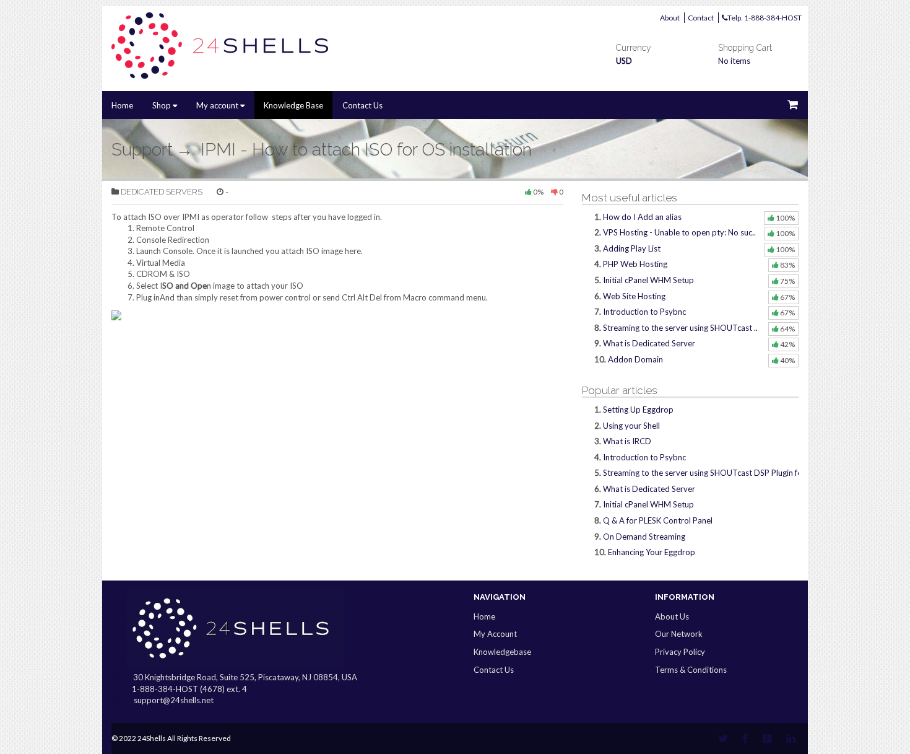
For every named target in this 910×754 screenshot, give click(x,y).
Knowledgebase (502, 652)
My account (218, 105)
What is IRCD (627, 441)
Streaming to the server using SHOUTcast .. (680, 328)
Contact (701, 17)
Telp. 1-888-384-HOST (764, 17)
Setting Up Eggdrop (638, 409)
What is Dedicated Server (649, 343)
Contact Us (362, 105)
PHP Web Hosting (635, 264)
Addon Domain (635, 359)
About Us (672, 616)
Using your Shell (631, 426)
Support (142, 149)
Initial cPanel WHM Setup (648, 280)
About (670, 17)
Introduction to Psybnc (644, 312)
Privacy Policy (680, 652)
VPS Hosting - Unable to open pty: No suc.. (679, 232)
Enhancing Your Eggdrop (651, 552)
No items (734, 61)
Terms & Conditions (691, 670)
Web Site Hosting (634, 296)
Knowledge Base (293, 105)
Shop (162, 105)
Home (122, 105)
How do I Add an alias (642, 217)
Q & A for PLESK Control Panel (658, 520)
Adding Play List (632, 248)
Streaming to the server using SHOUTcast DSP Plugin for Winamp (720, 473)
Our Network (679, 634)
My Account (495, 634)
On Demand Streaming (644, 536)
